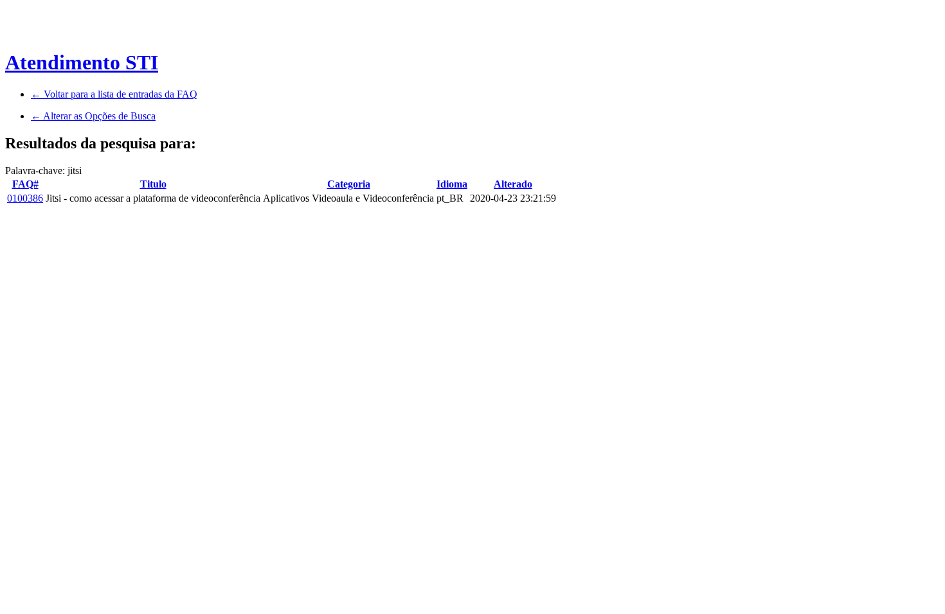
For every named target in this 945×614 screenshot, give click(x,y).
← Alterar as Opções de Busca (93, 115)
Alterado (513, 184)
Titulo (153, 184)
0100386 (25, 198)
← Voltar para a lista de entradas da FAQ (114, 94)
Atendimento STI (81, 62)
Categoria (348, 184)
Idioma (452, 184)
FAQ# (25, 184)
